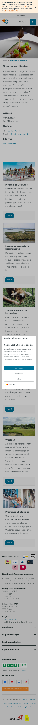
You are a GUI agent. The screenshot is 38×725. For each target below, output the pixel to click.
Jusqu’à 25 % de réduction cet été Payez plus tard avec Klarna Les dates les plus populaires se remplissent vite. (17, 6)
